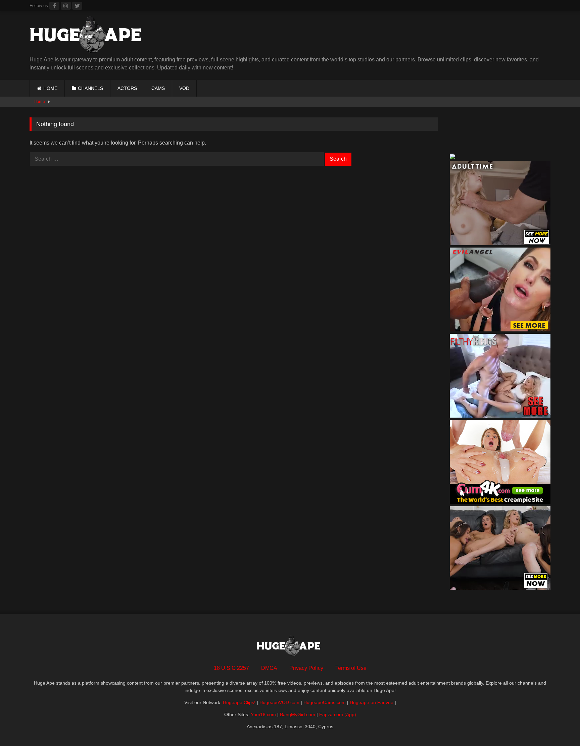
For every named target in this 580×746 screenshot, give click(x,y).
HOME (50, 88)
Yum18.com (263, 714)
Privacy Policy (306, 668)
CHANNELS (90, 88)
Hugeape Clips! (239, 702)
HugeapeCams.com (324, 702)
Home (39, 101)
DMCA (269, 668)
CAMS (158, 88)
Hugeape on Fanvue (371, 702)
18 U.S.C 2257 (231, 668)
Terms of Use (351, 668)
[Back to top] (559, 726)
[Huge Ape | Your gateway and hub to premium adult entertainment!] (88, 36)
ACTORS (127, 88)
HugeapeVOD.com (279, 702)
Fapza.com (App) (337, 714)
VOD (184, 88)
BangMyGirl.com (297, 714)
